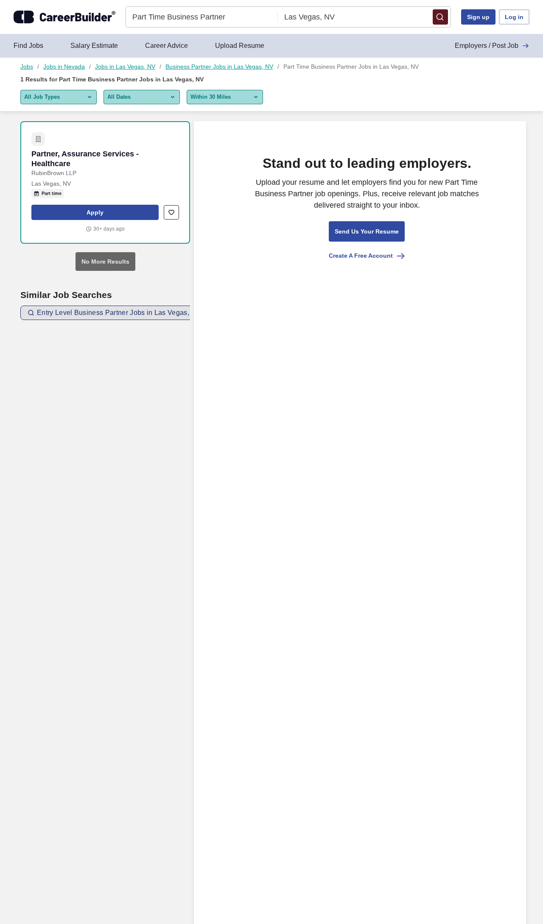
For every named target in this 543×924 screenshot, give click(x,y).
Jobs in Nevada (64, 66)
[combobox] (202, 17)
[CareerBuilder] (64, 17)
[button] (440, 17)
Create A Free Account (361, 255)
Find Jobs (28, 45)
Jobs (26, 66)
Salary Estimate (94, 45)
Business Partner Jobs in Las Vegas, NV (219, 66)
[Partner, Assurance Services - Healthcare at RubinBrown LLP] (105, 182)
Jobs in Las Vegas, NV (125, 66)
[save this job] (171, 212)
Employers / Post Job (486, 45)
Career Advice (166, 45)
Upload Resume (239, 45)
